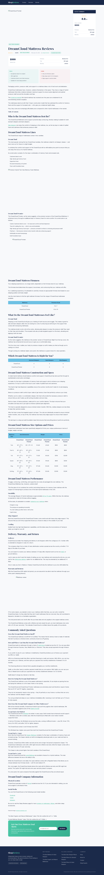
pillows (52, 803)
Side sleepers (12, 125)
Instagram (12, 800)
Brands (37, 2)
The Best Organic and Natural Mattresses (20, 816)
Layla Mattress (30, 755)
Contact (82, 860)
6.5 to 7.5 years (47, 496)
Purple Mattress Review (15, 819)
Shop (81, 854)
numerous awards (16, 97)
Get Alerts (62, 828)
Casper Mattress (31, 735)
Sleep (13, 2)
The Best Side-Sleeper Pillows (69, 854)
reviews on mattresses (43, 803)
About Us (82, 857)
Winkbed (25, 713)
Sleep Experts (83, 863)
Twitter (11, 797)
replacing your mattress (37, 501)
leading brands (35, 708)
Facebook (12, 795)
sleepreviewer (45, 52)
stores (29, 783)
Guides (24, 2)
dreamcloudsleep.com (21, 810)
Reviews (31, 2)
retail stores (41, 645)
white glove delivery (20, 559)
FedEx (62, 552)
